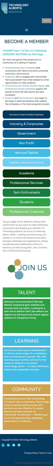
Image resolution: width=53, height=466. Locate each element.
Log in (47, 20)
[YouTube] (13, 445)
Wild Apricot (29, 463)
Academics (10, 76)
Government (11, 85)
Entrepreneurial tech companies (20, 67)
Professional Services (26, 183)
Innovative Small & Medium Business (26, 114)
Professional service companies (20, 88)
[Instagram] (19, 445)
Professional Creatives (26, 211)
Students (9, 98)
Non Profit (26, 143)
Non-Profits (23, 85)
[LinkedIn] (8, 445)
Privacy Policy (30, 453)
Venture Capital (37, 85)
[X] (3, 445)
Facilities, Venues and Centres (27, 162)
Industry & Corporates (26, 124)
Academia (26, 173)
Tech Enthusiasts (27, 98)
